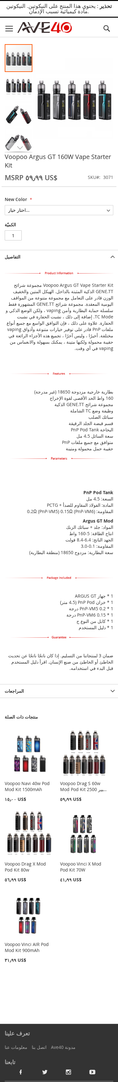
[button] (19, 86)
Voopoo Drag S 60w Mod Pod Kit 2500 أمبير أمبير (83, 789)
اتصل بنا (39, 1047)
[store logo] (44, 27)
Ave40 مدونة (63, 1047)
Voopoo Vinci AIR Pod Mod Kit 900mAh (27, 947)
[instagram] (68, 1072)
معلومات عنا (16, 1047)
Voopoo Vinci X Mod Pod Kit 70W (80, 867)
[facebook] (21, 1072)
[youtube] (92, 1072)
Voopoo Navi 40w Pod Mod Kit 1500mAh (27, 786)
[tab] (59, 256)
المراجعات (14, 691)
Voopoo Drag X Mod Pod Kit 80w (25, 867)
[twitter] (45, 1072)
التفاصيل (12, 257)
